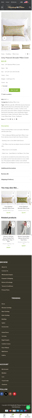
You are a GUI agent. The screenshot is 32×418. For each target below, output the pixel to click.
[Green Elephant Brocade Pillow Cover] (23, 198)
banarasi (22, 105)
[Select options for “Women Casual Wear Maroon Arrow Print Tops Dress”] (28, 226)
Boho (22, 106)
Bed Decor (12, 106)
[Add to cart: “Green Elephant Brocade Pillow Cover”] (28, 196)
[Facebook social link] (6, 119)
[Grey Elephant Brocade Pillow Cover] (8, 198)
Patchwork (15, 114)
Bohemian (17, 106)
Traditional (19, 116)
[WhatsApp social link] (14, 119)
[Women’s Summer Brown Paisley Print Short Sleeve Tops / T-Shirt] (8, 228)
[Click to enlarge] (4, 38)
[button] (3, 26)
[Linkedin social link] (12, 119)
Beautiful (6, 106)
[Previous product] (26, 54)
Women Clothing (7, 243)
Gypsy (15, 112)
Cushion (16, 108)
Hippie (26, 112)
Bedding (8, 54)
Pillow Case (15, 54)
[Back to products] (28, 54)
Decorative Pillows (13, 110)
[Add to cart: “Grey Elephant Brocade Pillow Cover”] (13, 196)
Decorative (4, 110)
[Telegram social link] (16, 119)
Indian (10, 114)
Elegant (20, 110)
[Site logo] (16, 7)
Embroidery (11, 112)
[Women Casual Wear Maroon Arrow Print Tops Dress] (23, 228)
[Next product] (30, 54)
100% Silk (17, 105)
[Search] (30, 7)
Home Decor (4, 114)
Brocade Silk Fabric (8, 108)
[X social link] (8, 119)
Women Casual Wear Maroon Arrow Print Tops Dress (23, 238)
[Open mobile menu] (2, 7)
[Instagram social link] (10, 394)
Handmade (21, 112)
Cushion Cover (23, 108)
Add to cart (14, 90)
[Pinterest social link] (10, 119)
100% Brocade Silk (9, 105)
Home (2, 54)
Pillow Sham (8, 116)
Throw (13, 116)
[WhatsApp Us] (28, 407)
